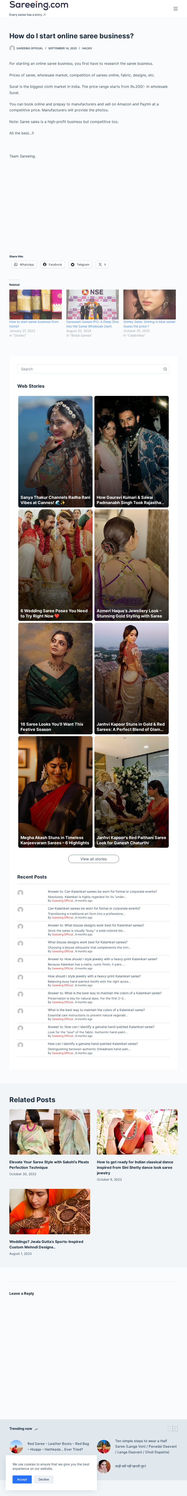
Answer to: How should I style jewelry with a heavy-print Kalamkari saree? (102, 959)
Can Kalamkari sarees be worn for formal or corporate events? (94, 908)
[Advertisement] (93, 209)
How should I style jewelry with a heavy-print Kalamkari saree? (94, 976)
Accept (22, 1479)
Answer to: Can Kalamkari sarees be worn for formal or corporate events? (102, 891)
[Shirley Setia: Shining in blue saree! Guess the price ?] (149, 305)
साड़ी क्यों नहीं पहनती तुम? (130, 1466)
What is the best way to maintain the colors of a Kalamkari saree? (96, 1010)
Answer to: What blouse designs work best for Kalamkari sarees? (96, 925)
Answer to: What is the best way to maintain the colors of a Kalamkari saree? (104, 993)
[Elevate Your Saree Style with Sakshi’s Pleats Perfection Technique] (49, 1132)
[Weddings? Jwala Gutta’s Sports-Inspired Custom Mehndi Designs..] (49, 1211)
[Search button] (165, 369)
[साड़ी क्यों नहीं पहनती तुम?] (104, 1466)
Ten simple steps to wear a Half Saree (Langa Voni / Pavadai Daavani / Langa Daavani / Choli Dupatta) (146, 1446)
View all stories (94, 859)
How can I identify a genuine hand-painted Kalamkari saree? (93, 1044)
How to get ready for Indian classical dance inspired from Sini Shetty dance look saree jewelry (135, 1167)
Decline (44, 1479)
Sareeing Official (62, 900)
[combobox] (89, 369)
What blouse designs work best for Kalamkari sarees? (87, 942)
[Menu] (176, 9)
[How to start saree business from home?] (35, 305)
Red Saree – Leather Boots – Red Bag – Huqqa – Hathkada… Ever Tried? (58, 1446)
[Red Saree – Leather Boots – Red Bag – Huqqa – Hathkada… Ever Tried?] (16, 1447)
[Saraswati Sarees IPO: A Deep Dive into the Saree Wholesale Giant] (92, 305)
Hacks (87, 48)
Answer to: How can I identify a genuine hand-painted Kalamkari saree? (101, 1027)
